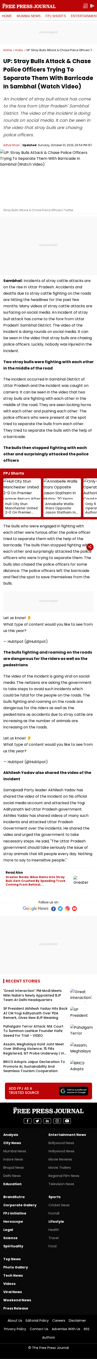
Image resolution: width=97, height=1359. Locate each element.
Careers (58, 1320)
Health (53, 1229)
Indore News (13, 1159)
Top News (12, 1259)
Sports (54, 1197)
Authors (48, 1337)
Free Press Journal (29, 6)
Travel (53, 1238)
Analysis (10, 1134)
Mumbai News (28, 16)
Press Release (15, 1308)
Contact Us (39, 1329)
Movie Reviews (60, 1159)
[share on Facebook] (27, 1120)
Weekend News (17, 1300)
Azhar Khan (11, 145)
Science (10, 1238)
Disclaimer (77, 1320)
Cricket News (59, 1205)
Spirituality (13, 1246)
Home (7, 16)
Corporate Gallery (19, 1205)
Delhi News (12, 1175)
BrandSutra (13, 1197)
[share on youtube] (67, 1120)
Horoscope (13, 1221)
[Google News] (35, 908)
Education (12, 1184)
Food (52, 1246)
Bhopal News (13, 1167)
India (19, 50)
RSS (86, 1329)
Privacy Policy (15, 1329)
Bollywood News (61, 1143)
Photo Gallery (15, 1267)
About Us (15, 1320)
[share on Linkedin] (47, 1120)
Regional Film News (63, 1175)
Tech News (13, 1275)
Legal (8, 1229)
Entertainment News (67, 1134)
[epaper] (85, 6)
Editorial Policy (37, 1320)
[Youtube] (74, 908)
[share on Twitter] (37, 1120)
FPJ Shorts (55, 16)
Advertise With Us (66, 1329)
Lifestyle (56, 1221)
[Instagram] (67, 908)
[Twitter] (60, 908)
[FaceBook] (53, 908)
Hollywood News (61, 1151)
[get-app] (92, 6)
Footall (53, 1213)
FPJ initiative (14, 1213)
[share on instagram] (57, 1120)
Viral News (12, 1292)
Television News (61, 1184)
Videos (9, 1283)
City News (12, 1143)
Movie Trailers (59, 1167)
